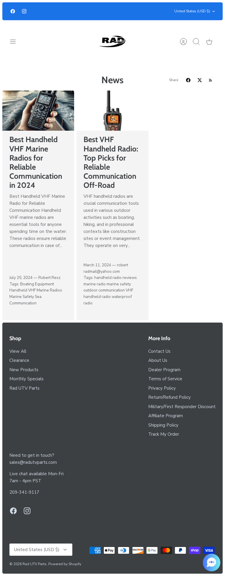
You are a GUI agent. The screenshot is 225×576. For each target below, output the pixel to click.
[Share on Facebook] (188, 80)
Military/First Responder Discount (182, 407)
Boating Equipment (37, 284)
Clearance (19, 360)
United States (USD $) (192, 11)
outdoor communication (104, 290)
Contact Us (159, 351)
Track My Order (163, 434)
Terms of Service (165, 379)
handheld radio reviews (115, 277)
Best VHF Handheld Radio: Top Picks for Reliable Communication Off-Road (110, 162)
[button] (211, 562)
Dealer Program (164, 370)
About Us (157, 360)
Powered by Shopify (64, 564)
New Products (23, 370)
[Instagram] (24, 11)
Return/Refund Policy (169, 397)
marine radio (94, 284)
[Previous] (65, 11)
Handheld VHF (22, 290)
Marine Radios (49, 290)
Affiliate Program (165, 416)
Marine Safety (21, 296)
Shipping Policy (163, 425)
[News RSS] (210, 80)
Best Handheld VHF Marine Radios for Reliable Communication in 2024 (35, 162)
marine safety (119, 284)
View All (17, 351)
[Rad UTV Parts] (112, 41)
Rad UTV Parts (24, 388)
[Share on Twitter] (199, 80)
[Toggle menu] (15, 41)
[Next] (159, 11)
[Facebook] (12, 11)
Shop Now (134, 9)
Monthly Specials (26, 379)
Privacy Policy (162, 388)
